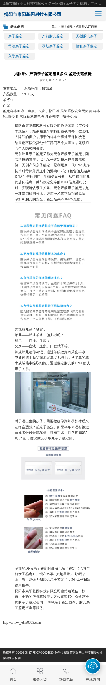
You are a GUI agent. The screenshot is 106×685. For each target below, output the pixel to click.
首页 (54, 26)
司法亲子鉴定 (18, 46)
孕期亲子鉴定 (52, 46)
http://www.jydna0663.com (22, 622)
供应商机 (17, 26)
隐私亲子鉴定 (86, 46)
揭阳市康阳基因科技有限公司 (83, 652)
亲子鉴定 (15, 36)
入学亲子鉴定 (18, 56)
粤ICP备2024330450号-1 (47, 652)
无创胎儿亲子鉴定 (89, 36)
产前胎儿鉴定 (52, 36)
